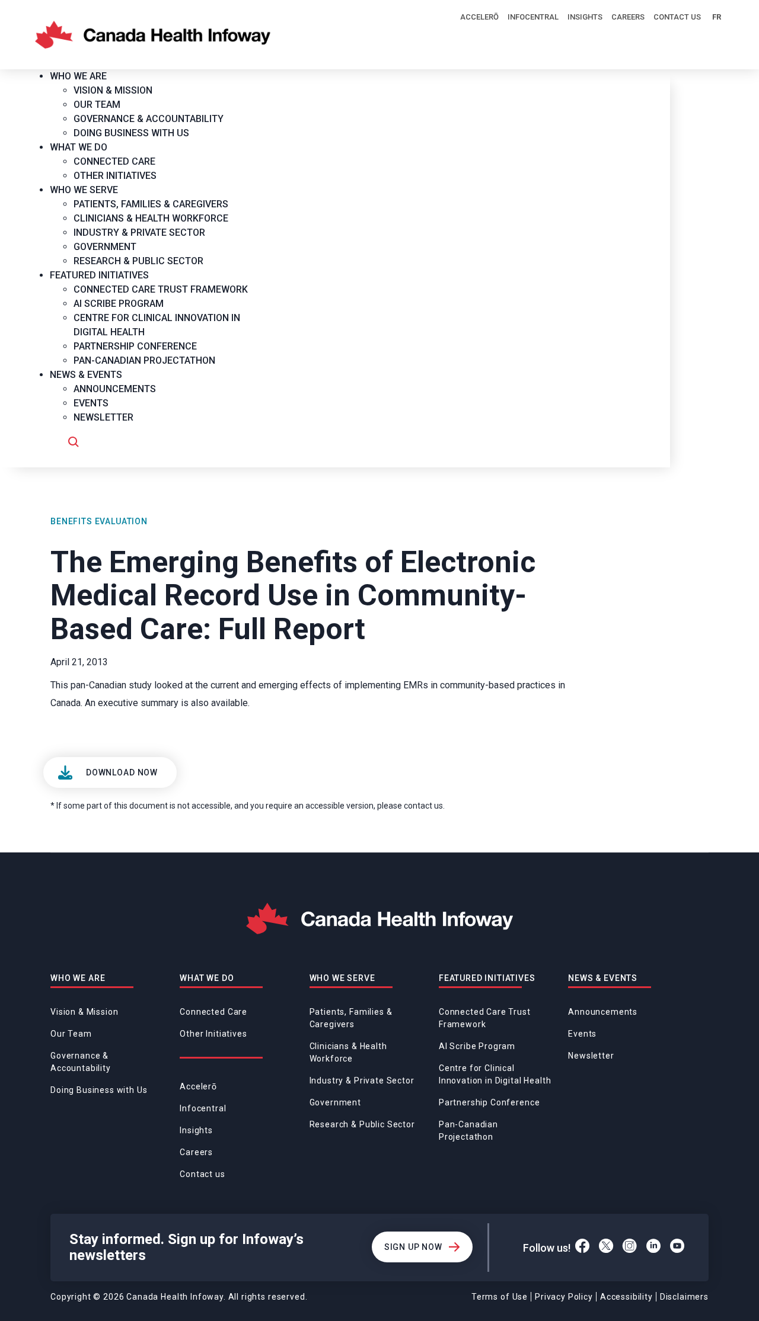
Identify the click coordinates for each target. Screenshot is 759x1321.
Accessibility (626, 1296)
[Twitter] (606, 1247)
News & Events (602, 978)
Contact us (677, 16)
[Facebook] (582, 1247)
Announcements (602, 1012)
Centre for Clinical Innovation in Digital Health (495, 1074)
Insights (584, 16)
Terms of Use (499, 1296)
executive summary (138, 702)
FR (716, 16)
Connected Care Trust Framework (485, 1018)
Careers (628, 16)
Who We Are (77, 978)
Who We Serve (342, 978)
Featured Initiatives (487, 978)
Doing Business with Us (98, 1090)
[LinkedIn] (653, 1247)
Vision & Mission (84, 1012)
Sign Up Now (413, 1247)
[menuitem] (83, 76)
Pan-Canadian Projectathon (468, 1131)
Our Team (71, 1033)
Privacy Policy (564, 1296)
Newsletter (591, 1055)
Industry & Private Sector (362, 1080)
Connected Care (213, 1012)
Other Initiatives (213, 1033)
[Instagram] (630, 1247)
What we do (207, 978)
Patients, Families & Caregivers (351, 1018)
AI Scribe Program (477, 1046)
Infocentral (533, 16)
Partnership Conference (489, 1102)
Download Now (122, 772)
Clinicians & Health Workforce (348, 1052)
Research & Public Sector (362, 1124)
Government (335, 1102)
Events (582, 1033)
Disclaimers (684, 1296)
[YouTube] (677, 1247)
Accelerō (479, 16)
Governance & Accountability (80, 1062)
